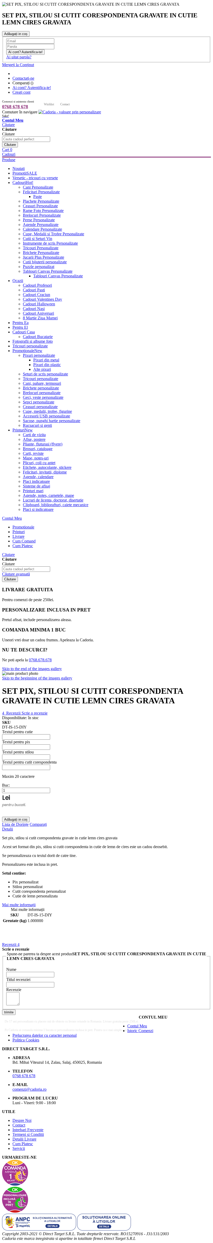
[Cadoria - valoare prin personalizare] (69, 112)
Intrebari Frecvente (27, 1130)
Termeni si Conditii (28, 1134)
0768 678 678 (15, 106)
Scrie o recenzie (35, 713)
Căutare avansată (16, 574)
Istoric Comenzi (140, 1030)
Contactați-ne (23, 78)
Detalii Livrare (24, 1139)
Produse (8, 159)
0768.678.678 (40, 660)
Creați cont (21, 92)
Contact (65, 104)
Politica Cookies (25, 1040)
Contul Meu (12, 518)
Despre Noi (21, 1120)
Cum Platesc (22, 1144)
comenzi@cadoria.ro (29, 1089)
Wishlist (49, 104)
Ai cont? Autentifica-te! (31, 87)
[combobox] (26, 139)
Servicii (18, 1148)
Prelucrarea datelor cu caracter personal (44, 1035)
